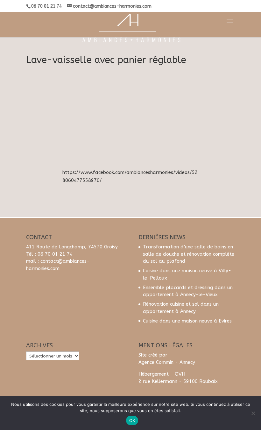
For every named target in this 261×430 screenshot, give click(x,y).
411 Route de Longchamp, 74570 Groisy (72, 247)
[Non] (253, 413)
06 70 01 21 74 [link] (55, 254)
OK (132, 420)
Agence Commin (155, 362)
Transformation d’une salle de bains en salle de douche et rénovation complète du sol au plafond (188, 254)
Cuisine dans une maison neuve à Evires (187, 321)
